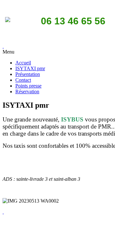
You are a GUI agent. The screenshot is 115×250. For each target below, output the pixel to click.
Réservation (27, 91)
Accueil (23, 62)
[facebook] (3, 211)
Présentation (27, 74)
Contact (23, 80)
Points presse (28, 85)
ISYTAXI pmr (30, 68)
